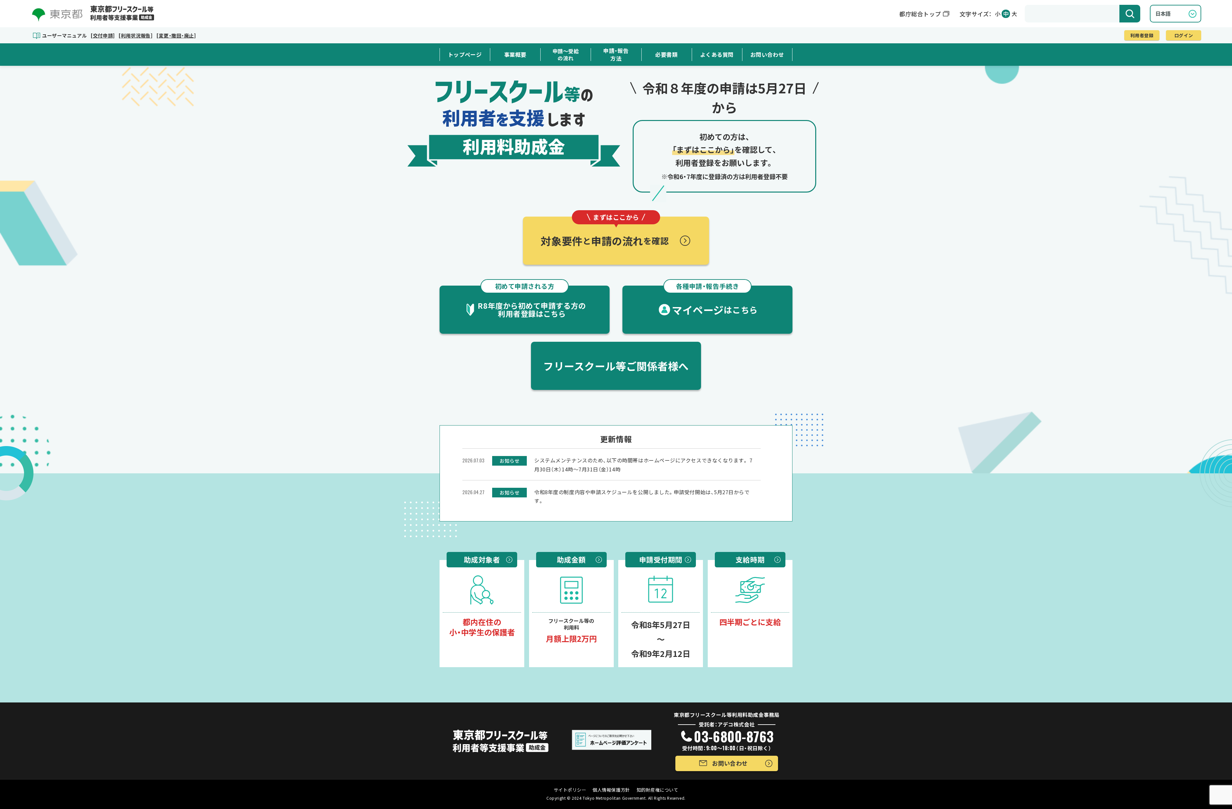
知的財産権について (658, 789)
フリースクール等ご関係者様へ (616, 365)
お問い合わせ (767, 54)
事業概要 (515, 54)
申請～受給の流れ (565, 54)
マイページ (715, 301)
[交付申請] (102, 35)
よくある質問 (717, 54)
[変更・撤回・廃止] (176, 35)
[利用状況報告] (135, 35)
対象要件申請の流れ (605, 232)
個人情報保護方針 (611, 789)
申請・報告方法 (616, 54)
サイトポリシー (570, 789)
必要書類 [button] (666, 54)
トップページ (465, 54)
